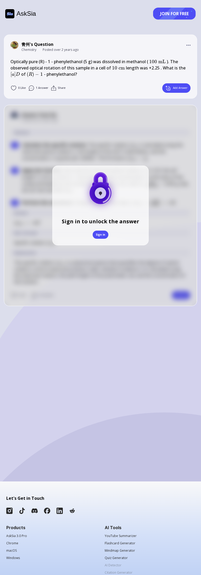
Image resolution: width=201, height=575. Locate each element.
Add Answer (180, 88)
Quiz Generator (116, 558)
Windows (13, 558)
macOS (11, 551)
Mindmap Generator (120, 551)
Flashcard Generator (120, 543)
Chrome (12, 543)
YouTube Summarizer (121, 536)
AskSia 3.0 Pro (16, 536)
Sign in (100, 234)
